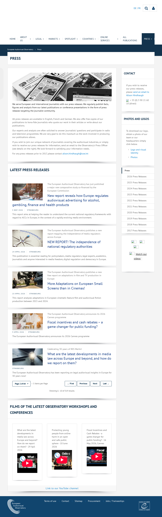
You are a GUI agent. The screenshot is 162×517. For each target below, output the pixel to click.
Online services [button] (104, 39)
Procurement (94, 501)
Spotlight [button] (70, 38)
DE (135, 8)
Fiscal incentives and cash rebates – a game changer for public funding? (75, 324)
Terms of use (50, 501)
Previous (83, 383)
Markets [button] (53, 38)
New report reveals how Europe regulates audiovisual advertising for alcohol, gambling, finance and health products (60, 200)
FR (139, 8)
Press (127, 170)
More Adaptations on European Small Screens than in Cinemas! (75, 285)
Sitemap (78, 501)
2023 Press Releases (136, 194)
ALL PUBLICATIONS (130, 39)
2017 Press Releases (136, 230)
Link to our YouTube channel (62, 488)
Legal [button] (39, 38)
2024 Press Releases (136, 188)
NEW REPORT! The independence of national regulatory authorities (73, 244)
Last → (106, 383)
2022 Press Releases (136, 200)
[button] (21, 383)
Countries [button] (88, 38)
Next (95, 383)
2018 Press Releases (136, 224)
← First (70, 383)
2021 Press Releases (136, 206)
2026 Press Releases (136, 176)
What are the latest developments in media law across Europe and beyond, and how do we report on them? (79, 358)
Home (13, 38)
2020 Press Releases (136, 212)
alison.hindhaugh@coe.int (75, 153)
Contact (65, 501)
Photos (134, 157)
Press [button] (147, 38)
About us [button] (23, 39)
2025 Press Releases (136, 182)
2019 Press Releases (136, 218)
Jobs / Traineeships (115, 501)
